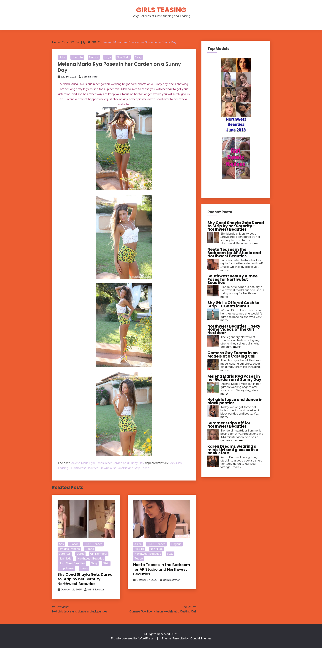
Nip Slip (139, 549)
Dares (80, 553)
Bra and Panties (69, 549)
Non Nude (123, 57)
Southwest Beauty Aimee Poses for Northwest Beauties (232, 279)
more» (254, 243)
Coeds (90, 549)
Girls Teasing (161, 10)
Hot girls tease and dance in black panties (235, 401)
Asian (138, 544)
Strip (106, 563)
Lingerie (176, 544)
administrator (90, 76)
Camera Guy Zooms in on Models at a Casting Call (232, 354)
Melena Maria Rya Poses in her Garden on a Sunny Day (107, 463)
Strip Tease (66, 568)
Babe (62, 57)
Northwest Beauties (90, 558)
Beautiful (77, 57)
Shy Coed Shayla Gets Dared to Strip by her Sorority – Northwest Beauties (85, 579)
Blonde (74, 544)
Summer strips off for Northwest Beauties (228, 424)
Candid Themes (200, 638)
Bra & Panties (93, 544)
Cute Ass (65, 553)
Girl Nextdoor (98, 553)
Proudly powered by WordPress (132, 638)
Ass (61, 544)
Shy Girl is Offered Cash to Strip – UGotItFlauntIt (233, 304)
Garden (94, 57)
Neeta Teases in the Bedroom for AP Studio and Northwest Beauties (161, 569)
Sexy (138, 57)
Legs (107, 57)
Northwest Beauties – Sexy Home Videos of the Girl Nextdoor (233, 329)
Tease (84, 568)
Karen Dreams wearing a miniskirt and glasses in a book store (232, 450)
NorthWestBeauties (72, 563)
